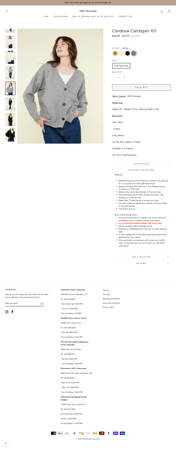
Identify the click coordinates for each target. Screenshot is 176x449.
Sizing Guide (141, 164)
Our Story (107, 294)
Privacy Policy (108, 307)
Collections (60, 16)
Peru (115, 53)
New (46, 16)
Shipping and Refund (111, 298)
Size (114, 60)
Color (120, 48)
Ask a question (141, 257)
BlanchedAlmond (121, 53)
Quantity (117, 72)
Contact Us (125, 16)
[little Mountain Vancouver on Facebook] (12, 311)
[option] (88, 2)
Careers (106, 290)
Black (127, 53)
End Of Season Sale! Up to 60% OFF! (93, 16)
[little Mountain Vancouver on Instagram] (6, 311)
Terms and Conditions (111, 303)
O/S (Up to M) (121, 65)
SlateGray (133, 53)
